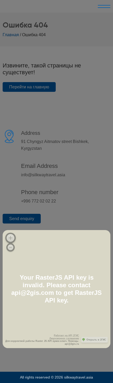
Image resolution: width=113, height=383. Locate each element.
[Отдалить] (10, 247)
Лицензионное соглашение (64, 338)
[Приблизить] (10, 238)
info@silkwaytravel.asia (43, 175)
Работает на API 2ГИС (66, 335)
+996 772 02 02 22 (38, 201)
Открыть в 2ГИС (96, 339)
